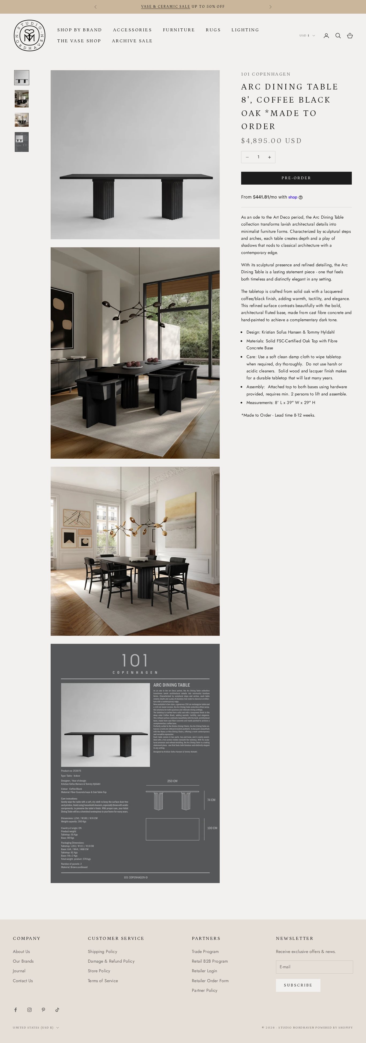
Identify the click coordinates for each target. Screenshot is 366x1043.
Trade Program (205, 951)
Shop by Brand (79, 30)
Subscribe (298, 985)
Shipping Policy (102, 951)
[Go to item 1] (21, 77)
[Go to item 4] (21, 142)
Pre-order (296, 178)
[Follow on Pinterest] (43, 1009)
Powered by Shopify (334, 1027)
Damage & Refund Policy (111, 961)
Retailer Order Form (210, 981)
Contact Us (23, 981)
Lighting (245, 30)
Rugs (213, 30)
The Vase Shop (79, 41)
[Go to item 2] (21, 98)
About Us (21, 951)
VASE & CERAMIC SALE (165, 7)
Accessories (132, 30)
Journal (19, 971)
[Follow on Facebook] (15, 1009)
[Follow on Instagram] (29, 1009)
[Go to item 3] (21, 119)
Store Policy (99, 971)
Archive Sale (132, 41)
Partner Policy (204, 990)
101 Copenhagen (266, 74)
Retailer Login (204, 971)
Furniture (179, 30)
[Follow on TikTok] (57, 1009)
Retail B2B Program (210, 961)
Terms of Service (103, 981)
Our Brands (23, 961)
